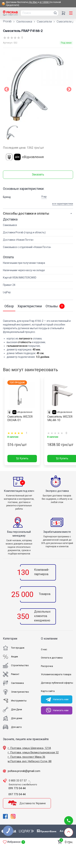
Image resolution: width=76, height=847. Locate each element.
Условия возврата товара (56, 674)
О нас (44, 649)
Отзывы (54, 306)
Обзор (9, 306)
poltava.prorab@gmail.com (24, 771)
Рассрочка (47, 666)
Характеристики (30, 306)
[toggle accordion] (71, 213)
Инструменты (19, 700)
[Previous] (7, 90)
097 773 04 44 (16, 794)
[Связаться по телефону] (68, 820)
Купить (24, 458)
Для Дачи (16, 709)
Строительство (20, 665)
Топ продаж (17, 647)
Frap (44, 196)
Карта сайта (48, 691)
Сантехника (24, 21)
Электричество (20, 691)
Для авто (16, 727)
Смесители (44, 21)
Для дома (16, 718)
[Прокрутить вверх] (68, 832)
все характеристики (62, 203)
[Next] (69, 90)
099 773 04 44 (16, 788)
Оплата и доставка (52, 657)
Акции (14, 656)
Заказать (38, 174)
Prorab (7, 21)
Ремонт (15, 674)
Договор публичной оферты (57, 682)
